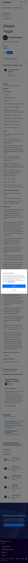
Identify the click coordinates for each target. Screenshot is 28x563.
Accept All (14, 286)
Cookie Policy (11, 281)
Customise (14, 290)
